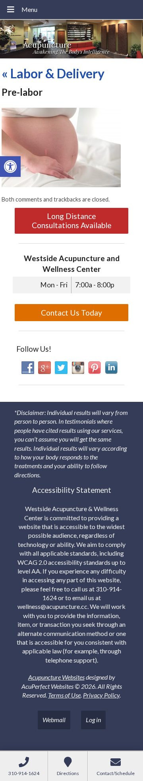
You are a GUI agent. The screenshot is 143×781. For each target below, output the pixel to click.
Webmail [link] (54, 719)
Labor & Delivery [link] (53, 73)
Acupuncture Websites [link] (56, 677)
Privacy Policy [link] (101, 695)
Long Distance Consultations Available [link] (72, 220)
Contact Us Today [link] (71, 312)
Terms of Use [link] (64, 695)
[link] (10, 166)
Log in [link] (93, 719)
